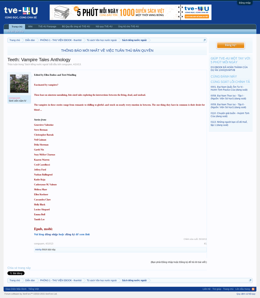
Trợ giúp (216, 289)
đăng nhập (51, 234)
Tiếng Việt (33, 289)
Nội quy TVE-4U (104, 26)
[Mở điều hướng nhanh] (204, 40)
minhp (38, 249)
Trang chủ (17, 26)
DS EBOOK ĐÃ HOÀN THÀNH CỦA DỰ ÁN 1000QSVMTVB (229, 68)
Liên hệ (207, 289)
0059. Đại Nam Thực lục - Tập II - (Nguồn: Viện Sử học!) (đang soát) (228, 106)
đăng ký (70, 234)
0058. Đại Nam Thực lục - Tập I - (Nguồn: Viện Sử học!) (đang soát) (228, 97)
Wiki (30, 26)
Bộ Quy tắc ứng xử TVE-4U (76, 26)
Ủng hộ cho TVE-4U (128, 26)
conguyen (67, 64)
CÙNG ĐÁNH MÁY (224, 76)
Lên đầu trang (242, 289)
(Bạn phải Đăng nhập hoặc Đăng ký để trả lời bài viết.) (179, 262)
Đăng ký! (230, 45)
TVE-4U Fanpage (47, 26)
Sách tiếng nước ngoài (36, 64)
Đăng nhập (245, 3)
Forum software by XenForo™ (31, 294)
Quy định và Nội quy (246, 294)
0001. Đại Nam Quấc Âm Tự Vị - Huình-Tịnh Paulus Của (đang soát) (229, 88)
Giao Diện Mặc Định (16, 289)
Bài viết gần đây (15, 31)
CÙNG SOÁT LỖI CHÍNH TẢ (230, 82)
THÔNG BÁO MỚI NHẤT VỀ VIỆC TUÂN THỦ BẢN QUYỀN (107, 50)
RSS (253, 289)
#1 (205, 243)
